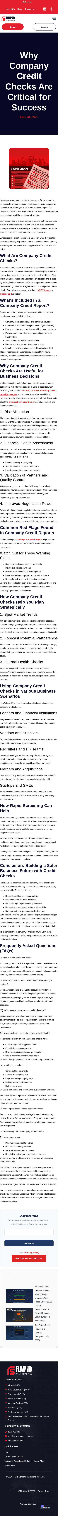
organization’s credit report (22, 402)
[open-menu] (54, 19)
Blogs (19, 9)
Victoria (47, 290)
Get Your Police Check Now (29, 1258)
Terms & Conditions (28, 1504)
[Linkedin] (45, 9)
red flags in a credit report (29, 539)
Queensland (6, 294)
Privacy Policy (32, 1252)
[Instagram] (51, 9)
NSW (40, 290)
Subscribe (29, 1243)
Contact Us (30, 9)
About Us (10, 9)
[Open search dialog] (9, 1278)
